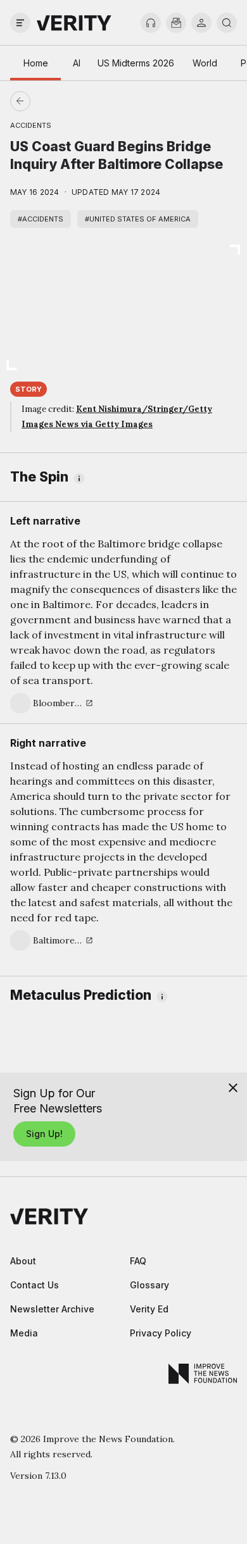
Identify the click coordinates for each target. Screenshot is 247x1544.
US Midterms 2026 (136, 63)
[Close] (233, 1088)
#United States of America (138, 219)
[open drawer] (20, 23)
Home (35, 63)
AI (76, 63)
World (205, 63)
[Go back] (72, 101)
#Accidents (40, 219)
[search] (227, 23)
